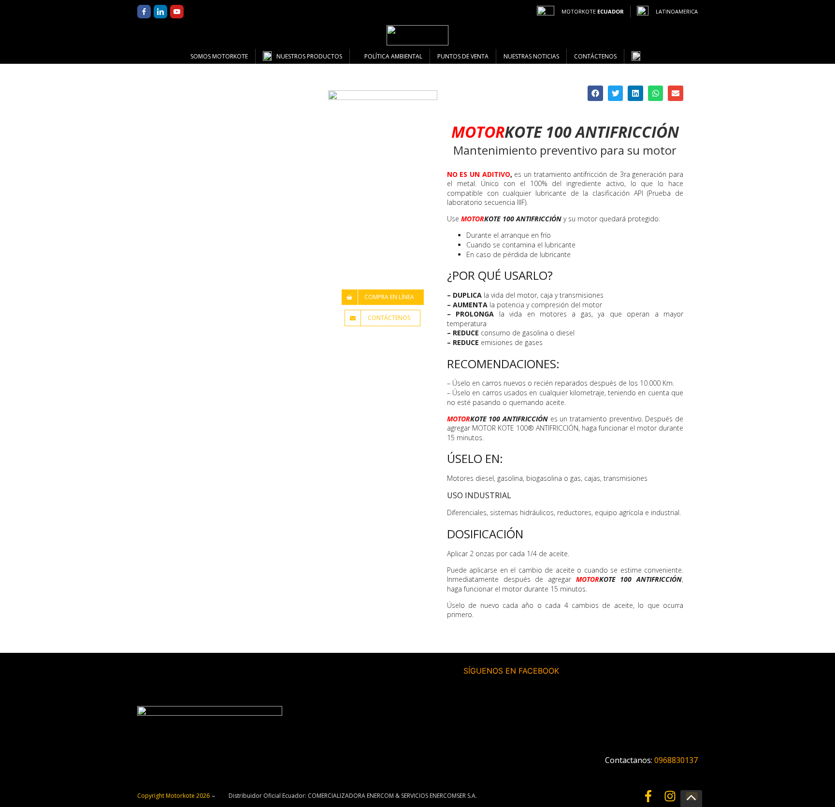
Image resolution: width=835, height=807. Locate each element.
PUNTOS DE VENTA (463, 56)
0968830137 (676, 760)
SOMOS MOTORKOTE (219, 56)
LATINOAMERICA (677, 11)
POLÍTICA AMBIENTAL (393, 56)
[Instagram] (670, 796)
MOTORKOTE (592, 11)
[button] (595, 93)
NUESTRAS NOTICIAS (531, 56)
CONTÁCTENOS (595, 56)
